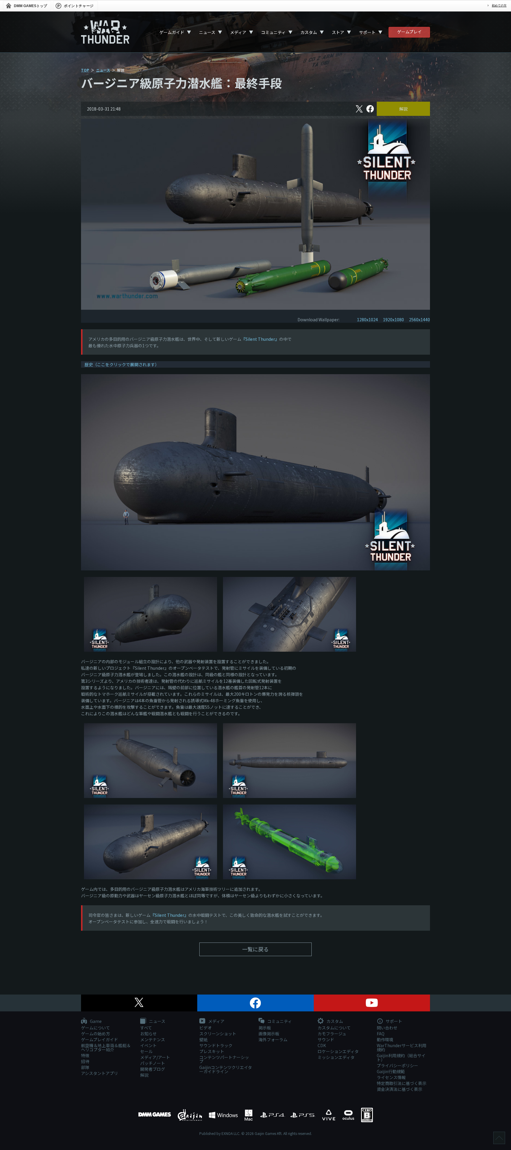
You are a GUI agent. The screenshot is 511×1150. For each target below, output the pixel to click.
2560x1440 (419, 319)
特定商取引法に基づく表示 (401, 1083)
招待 (85, 1061)
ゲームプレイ (409, 32)
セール (146, 1051)
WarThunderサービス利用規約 (401, 1047)
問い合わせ (387, 1028)
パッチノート (152, 1063)
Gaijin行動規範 (391, 1071)
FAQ (380, 1033)
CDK (322, 1045)
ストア (338, 32)
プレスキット (211, 1051)
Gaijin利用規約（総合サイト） (401, 1057)
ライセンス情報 (391, 1077)
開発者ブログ (152, 1069)
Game (95, 1021)
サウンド (326, 1039)
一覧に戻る (255, 949)
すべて (146, 1028)
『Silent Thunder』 (260, 339)
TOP (85, 69)
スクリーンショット (217, 1033)
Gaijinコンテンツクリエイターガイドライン (225, 1069)
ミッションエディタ (336, 1057)
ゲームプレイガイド (99, 1039)
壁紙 (203, 1039)
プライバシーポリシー (397, 1065)
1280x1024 (367, 319)
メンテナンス (152, 1039)
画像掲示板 (268, 1033)
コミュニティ (273, 32)
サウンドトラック (215, 1045)
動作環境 (385, 1039)
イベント (148, 1045)
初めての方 (499, 5)
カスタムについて (334, 1028)
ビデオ (205, 1028)
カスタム (308, 32)
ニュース (207, 32)
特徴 (85, 1055)
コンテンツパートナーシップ (224, 1059)
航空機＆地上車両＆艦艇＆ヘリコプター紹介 (106, 1047)
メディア (238, 32)
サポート (367, 32)
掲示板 (264, 1028)
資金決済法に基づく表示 (399, 1089)
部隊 (85, 1067)
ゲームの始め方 (95, 1033)
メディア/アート (155, 1057)
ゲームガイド (171, 32)
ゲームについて (95, 1028)
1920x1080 (393, 319)
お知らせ (148, 1033)
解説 (403, 109)
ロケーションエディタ (338, 1051)
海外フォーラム (272, 1039)
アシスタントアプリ (99, 1073)
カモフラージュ (332, 1033)
